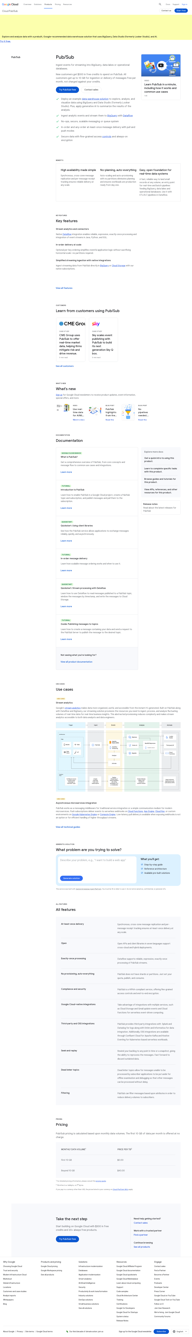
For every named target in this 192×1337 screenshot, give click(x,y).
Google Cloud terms (44, 1331)
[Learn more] (66, 472)
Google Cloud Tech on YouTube (167, 1300)
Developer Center (161, 1287)
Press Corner (159, 1291)
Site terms (29, 1331)
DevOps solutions (86, 1300)
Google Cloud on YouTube (164, 1296)
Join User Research (162, 1308)
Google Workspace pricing (51, 1270)
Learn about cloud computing (129, 1283)
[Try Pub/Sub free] (67, 90)
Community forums (162, 1316)
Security (82, 1287)
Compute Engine (107, 814)
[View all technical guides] (68, 827)
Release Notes (122, 1321)
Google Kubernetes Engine (84, 814)
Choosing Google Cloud (12, 1266)
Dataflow (128, 115)
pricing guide (101, 1181)
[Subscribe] (161, 1331)
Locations (7, 1287)
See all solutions (85, 1308)
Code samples (122, 1291)
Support (176, 4)
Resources (67, 4)
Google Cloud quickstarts (127, 1275)
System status (123, 1316)
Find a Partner (160, 1270)
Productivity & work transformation (93, 1291)
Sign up (59, 395)
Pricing (58, 4)
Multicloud (7, 1279)
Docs (168, 4)
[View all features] (64, 288)
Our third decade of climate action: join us (86, 1331)
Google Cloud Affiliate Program (129, 1266)
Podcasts (158, 1283)
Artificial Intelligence (87, 1283)
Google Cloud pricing (49, 1266)
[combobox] (180, 1331)
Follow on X (159, 1304)
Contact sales (141, 1223)
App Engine (149, 811)
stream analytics (73, 708)
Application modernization (89, 1275)
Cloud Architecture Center (127, 1296)
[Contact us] (166, 10)
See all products (142, 1247)
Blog (5, 1304)
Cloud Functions (135, 811)
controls (106, 136)
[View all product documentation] (76, 662)
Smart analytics (85, 1279)
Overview (27, 4)
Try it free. (5, 41)
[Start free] (181, 10)
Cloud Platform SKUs (120, 1189)
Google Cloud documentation (128, 1270)
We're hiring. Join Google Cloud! (167, 1312)
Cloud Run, (160, 811)
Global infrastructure (11, 1283)
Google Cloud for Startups (127, 1312)
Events (157, 1279)
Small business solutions (89, 1304)
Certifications (122, 1304)
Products (48, 4)
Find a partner (141, 1235)
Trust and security (10, 1270)
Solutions (37, 4)
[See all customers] (64, 366)
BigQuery (112, 115)
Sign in (184, 4)
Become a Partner (161, 1275)
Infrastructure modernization (91, 1266)
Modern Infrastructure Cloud (15, 1275)
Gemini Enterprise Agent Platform (88, 889)
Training (120, 1300)
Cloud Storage (118, 265)
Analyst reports (9, 1296)
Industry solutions (86, 1296)
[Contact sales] (91, 90)
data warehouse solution (95, 98)
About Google (8, 1331)
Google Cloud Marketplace (127, 1279)
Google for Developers (126, 1308)
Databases (83, 1270)
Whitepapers (8, 1300)
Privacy (20, 1331)
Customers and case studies (15, 1291)
